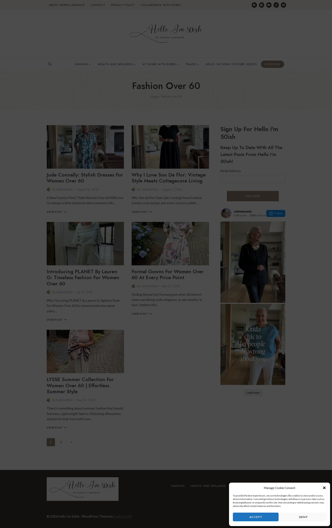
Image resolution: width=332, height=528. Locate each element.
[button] (324, 488)
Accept (255, 517)
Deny (303, 517)
